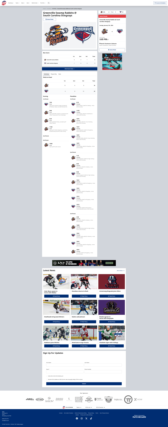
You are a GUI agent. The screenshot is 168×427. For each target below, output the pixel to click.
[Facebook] (77, 418)
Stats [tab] (59, 74)
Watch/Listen (34, 3)
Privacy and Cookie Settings (86, 414)
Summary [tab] (46, 74)
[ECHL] (3, 3)
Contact (60, 413)
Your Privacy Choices (104, 413)
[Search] (48, 3)
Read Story (57, 296)
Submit (84, 383)
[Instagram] (81, 418)
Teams (17, 3)
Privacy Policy (91, 413)
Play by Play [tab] (54, 74)
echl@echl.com (5, 420)
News (22, 3)
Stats (28, 3)
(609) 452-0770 (5, 418)
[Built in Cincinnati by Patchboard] (139, 416)
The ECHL (42, 3)
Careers (77, 414)
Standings (10, 3)
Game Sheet (50, 19)
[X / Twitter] (86, 418)
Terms (97, 413)
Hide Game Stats (69, 69)
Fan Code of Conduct (68, 413)
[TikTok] (91, 418)
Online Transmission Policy (81, 413)
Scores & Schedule (161, 3)
